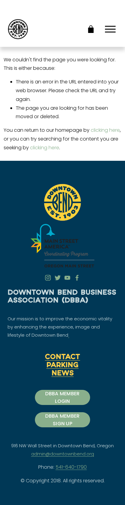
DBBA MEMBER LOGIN (62, 397)
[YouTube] (67, 278)
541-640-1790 (71, 467)
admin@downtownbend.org (62, 454)
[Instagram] (48, 278)
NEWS (63, 373)
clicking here (105, 130)
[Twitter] (58, 278)
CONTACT (62, 357)
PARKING (62, 365)
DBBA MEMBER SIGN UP (62, 420)
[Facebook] (77, 278)
